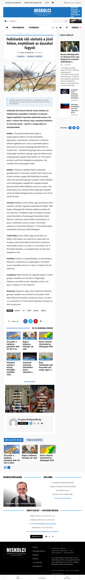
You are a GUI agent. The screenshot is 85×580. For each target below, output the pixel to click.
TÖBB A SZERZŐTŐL (34, 440)
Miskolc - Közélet (35, 56)
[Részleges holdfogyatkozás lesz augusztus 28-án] (65, 106)
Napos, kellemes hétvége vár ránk (28, 345)
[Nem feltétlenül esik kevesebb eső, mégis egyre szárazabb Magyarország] (46, 356)
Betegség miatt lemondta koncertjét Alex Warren (75, 94)
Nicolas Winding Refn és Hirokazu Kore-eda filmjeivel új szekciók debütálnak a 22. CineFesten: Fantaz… (75, 11)
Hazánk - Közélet (13, 338)
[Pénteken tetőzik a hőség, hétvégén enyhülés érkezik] (14, 356)
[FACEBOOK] (49, 537)
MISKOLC (27, 33)
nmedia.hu (67, 498)
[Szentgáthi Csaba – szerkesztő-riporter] (22, 494)
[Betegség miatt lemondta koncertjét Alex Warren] (65, 91)
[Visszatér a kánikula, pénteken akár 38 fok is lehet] (14, 336)
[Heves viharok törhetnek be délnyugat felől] (46, 336)
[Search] (66, 21)
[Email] (30, 423)
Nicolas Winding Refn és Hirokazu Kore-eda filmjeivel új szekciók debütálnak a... (70, 58)
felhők (29, 311)
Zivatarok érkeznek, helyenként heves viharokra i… (28, 367)
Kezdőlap (20, 33)
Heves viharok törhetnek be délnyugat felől (46, 344)
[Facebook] (53, 27)
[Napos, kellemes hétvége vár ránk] (30, 336)
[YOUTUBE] (46, 537)
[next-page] (8, 467)
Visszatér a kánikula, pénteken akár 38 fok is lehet (12, 459)
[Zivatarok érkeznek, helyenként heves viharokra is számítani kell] (30, 356)
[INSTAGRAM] (53, 537)
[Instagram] (56, 27)
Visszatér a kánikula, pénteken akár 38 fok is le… (13, 345)
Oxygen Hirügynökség (29, 419)
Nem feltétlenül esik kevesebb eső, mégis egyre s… (46, 366)
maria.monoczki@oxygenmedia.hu (45, 531)
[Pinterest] (35, 321)
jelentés (36, 311)
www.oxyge (59, 498)
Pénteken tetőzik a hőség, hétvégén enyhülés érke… (11, 368)
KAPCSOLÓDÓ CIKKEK (13, 440)
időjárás (43, 311)
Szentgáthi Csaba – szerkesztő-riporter (21, 504)
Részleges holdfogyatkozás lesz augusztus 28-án (75, 108)
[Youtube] (60, 27)
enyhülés (17, 311)
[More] (41, 321)
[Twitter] (30, 321)
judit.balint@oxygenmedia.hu (45, 524)
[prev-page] (5, 467)
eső (23, 311)
